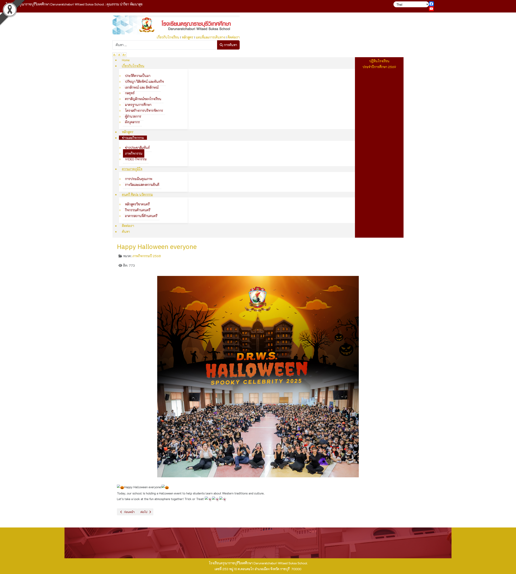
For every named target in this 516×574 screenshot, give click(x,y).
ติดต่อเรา (234, 37)
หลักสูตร (187, 37)
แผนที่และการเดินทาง (210, 37)
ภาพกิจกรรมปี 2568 (146, 256)
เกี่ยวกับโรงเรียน (168, 37)
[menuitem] (126, 60)
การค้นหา (230, 45)
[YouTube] (471, 8)
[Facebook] (471, 3)
